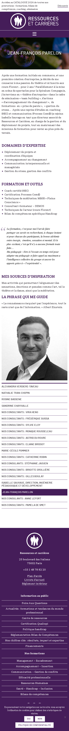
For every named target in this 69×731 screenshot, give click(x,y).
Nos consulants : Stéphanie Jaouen (25, 463)
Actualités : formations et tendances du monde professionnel (34, 610)
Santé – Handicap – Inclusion (34, 688)
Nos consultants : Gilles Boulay (23, 476)
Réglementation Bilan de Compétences (34, 635)
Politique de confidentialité (34, 725)
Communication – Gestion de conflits (34, 672)
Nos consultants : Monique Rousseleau (27, 431)
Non (40, 719)
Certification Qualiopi (34, 623)
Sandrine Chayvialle (15, 406)
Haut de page (34, 519)
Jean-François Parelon (17, 492)
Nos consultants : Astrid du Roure (24, 438)
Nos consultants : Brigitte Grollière (26, 470)
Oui (28, 719)
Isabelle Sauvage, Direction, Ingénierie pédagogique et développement (27, 484)
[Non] (65, 717)
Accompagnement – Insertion (34, 666)
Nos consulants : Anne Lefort (21, 498)
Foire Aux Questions (34, 603)
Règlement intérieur (34, 583)
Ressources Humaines (34, 683)
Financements (34, 646)
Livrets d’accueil (34, 580)
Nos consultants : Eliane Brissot (23, 444)
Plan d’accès (34, 576)
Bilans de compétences (35, 694)
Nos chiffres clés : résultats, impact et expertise (34, 640)
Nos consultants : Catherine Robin (24, 457)
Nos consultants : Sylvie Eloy (21, 425)
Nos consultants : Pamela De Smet (24, 505)
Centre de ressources (34, 618)
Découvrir (63, 5)
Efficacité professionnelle (34, 677)
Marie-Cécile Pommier (15, 450)
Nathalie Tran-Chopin (16, 393)
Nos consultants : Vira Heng (20, 412)
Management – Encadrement (34, 660)
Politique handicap (34, 629)
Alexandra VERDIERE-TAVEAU (20, 386)
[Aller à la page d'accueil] (34, 21)
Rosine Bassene (12, 399)
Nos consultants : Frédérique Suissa (25, 418)
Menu (34, 34)
